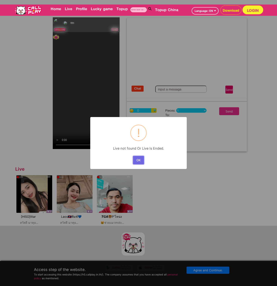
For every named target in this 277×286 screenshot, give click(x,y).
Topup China (166, 9)
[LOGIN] (179, 7)
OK (138, 160)
